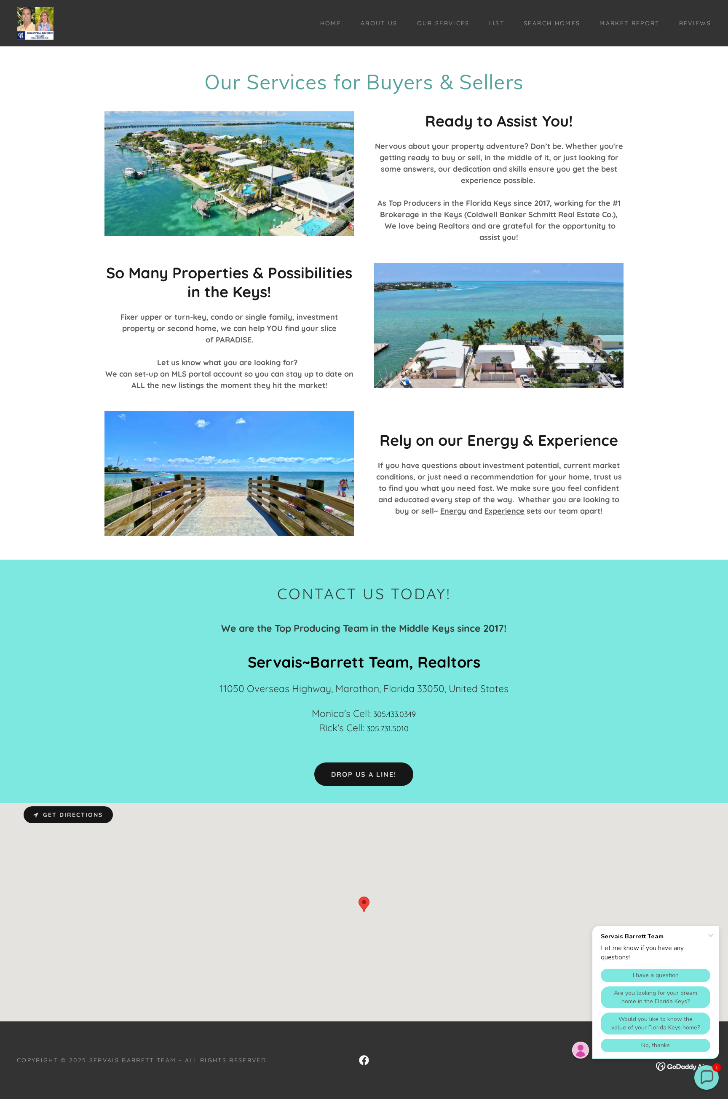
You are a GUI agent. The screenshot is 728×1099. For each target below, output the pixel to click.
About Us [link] (379, 23)
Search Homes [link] (552, 23)
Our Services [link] (443, 23)
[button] (706, 1077)
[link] (35, 22)
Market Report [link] (629, 23)
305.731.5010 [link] (388, 728)
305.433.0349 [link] (394, 714)
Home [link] (330, 23)
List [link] (496, 23)
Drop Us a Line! (363, 774)
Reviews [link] (695, 23)
